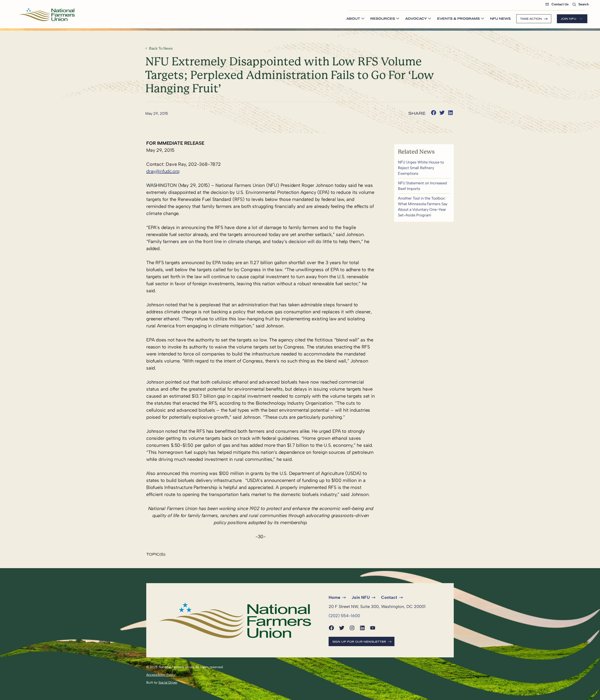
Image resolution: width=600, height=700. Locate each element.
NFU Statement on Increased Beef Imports (424, 186)
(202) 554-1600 (344, 615)
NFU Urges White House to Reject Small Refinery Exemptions (424, 167)
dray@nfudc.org (163, 171)
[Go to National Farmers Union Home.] (47, 14)
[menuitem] (558, 4)
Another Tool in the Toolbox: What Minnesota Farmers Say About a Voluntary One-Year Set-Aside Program (424, 207)
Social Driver (167, 683)
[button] (433, 112)
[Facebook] (331, 628)
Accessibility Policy (161, 675)
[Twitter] (342, 628)
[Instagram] (352, 628)
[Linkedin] (362, 628)
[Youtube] (373, 628)
